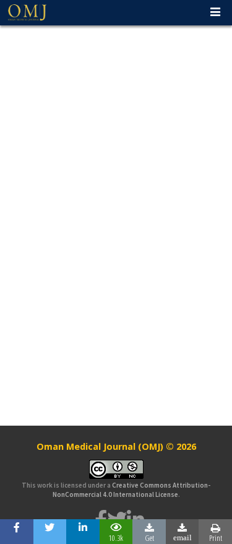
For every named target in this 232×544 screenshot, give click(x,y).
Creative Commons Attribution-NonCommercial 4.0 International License (132, 489)
